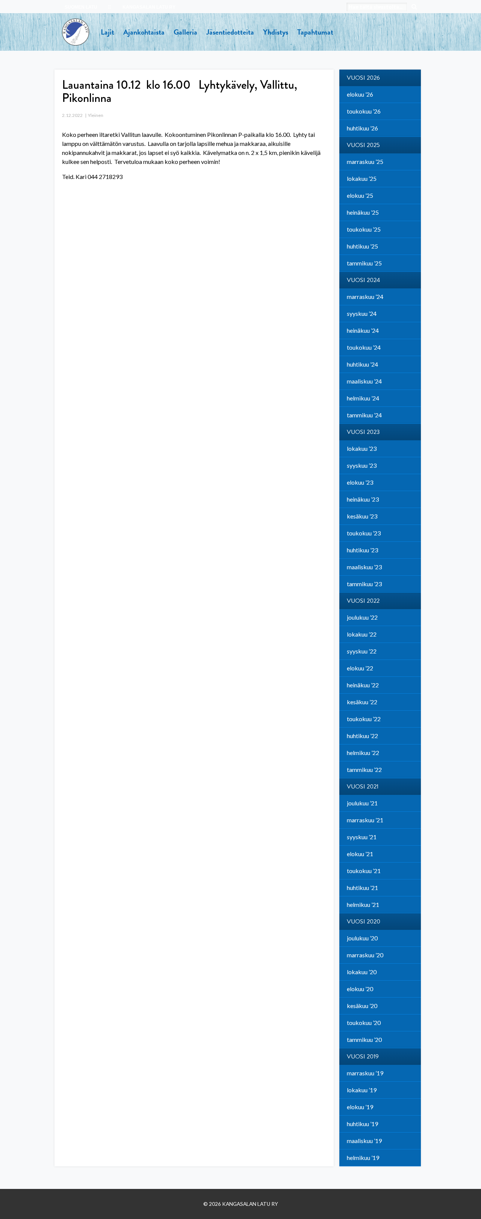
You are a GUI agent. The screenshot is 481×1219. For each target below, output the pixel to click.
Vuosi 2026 (363, 77)
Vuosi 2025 (363, 145)
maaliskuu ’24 (364, 381)
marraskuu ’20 (365, 954)
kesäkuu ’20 (362, 1005)
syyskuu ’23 (362, 465)
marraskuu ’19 (365, 1072)
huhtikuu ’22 (362, 735)
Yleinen (95, 115)
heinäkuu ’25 (363, 212)
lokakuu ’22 (362, 634)
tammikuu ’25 (364, 263)
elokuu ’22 (360, 668)
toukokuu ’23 (364, 533)
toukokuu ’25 (364, 229)
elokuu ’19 (360, 1106)
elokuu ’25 (360, 195)
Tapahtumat (315, 32)
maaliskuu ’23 (364, 566)
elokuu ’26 (360, 94)
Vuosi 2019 (363, 1056)
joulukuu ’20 (362, 938)
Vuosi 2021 (362, 786)
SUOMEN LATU (81, 7)
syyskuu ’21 (362, 836)
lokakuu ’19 (362, 1089)
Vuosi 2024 (363, 280)
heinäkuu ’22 (363, 684)
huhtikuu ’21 (362, 887)
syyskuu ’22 (362, 651)
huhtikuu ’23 (362, 549)
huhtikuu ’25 (362, 246)
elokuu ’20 (360, 988)
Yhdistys (275, 32)
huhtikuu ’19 (362, 1123)
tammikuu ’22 (364, 769)
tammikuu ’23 (364, 583)
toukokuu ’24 (364, 347)
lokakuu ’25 (362, 178)
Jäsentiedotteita (230, 32)
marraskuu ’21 (365, 819)
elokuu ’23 (360, 482)
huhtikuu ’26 (362, 128)
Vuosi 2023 (363, 432)
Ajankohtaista (144, 32)
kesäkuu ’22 (362, 701)
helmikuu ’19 (363, 1157)
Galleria (185, 32)
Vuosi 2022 (363, 600)
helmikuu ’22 (363, 752)
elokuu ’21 (360, 853)
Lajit (107, 32)
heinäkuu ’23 (363, 499)
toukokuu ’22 (364, 718)
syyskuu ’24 (362, 313)
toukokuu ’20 (364, 1022)
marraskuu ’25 (365, 161)
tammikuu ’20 (364, 1039)
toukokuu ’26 (364, 111)
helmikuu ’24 (363, 398)
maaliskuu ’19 (364, 1140)
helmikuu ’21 (363, 904)
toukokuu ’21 (364, 870)
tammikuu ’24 (364, 414)
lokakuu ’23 (362, 448)
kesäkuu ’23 (362, 516)
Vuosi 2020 (363, 921)
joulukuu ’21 (362, 803)
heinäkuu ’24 (363, 330)
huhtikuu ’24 (362, 364)
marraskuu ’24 (365, 296)
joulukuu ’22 (362, 617)
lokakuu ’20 (362, 971)
